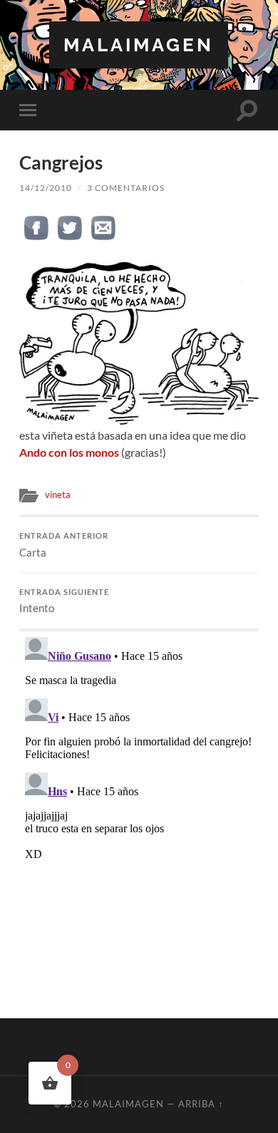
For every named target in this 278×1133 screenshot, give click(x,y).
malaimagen (138, 44)
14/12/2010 (45, 187)
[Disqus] (138, 809)
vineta (58, 494)
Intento (64, 601)
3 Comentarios (126, 187)
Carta (63, 545)
